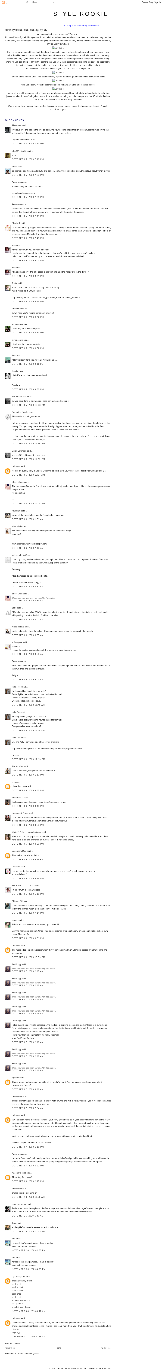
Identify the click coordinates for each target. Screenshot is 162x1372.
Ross (14, 355)
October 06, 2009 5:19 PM (28, 878)
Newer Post (10, 1348)
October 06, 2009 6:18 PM (28, 894)
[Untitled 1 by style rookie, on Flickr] (58, 48)
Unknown (16, 466)
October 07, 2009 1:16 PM (28, 1147)
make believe (18, 627)
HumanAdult (17, 797)
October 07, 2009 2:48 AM (28, 985)
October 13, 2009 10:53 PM (28, 1231)
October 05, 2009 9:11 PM (28, 364)
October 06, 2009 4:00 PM (28, 844)
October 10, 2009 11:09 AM (28, 1197)
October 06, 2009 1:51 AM (28, 519)
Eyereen (15, 1077)
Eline (14, 608)
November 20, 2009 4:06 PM (29, 1250)
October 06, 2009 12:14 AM (28, 475)
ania (14, 782)
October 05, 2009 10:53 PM (28, 405)
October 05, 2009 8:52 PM (28, 317)
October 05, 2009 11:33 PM (28, 459)
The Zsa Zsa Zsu (20, 396)
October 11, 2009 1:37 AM (28, 1216)
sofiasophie (17, 642)
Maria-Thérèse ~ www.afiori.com (26, 832)
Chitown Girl (17, 901)
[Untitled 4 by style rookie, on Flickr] (58, 89)
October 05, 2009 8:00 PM (28, 260)
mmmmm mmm (19, 1204)
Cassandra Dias (19, 851)
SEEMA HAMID (19, 151)
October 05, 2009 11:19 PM (28, 443)
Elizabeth (16, 223)
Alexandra (16, 125)
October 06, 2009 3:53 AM (28, 600)
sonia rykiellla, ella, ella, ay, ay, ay (26, 29)
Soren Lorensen (19, 451)
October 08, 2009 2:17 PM (28, 1181)
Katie (14, 245)
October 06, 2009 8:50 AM (28, 654)
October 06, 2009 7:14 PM (28, 913)
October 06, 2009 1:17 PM (28, 775)
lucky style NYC (19, 555)
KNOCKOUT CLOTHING (23, 885)
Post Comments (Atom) (28, 1353)
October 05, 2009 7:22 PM (28, 175)
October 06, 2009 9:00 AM (28, 679)
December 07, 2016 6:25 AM (29, 1336)
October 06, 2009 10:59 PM (28, 957)
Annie (14, 166)
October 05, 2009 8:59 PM (28, 333)
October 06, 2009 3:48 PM (28, 806)
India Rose (17, 687)
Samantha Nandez (20, 412)
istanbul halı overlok (21, 1300)
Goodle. (15, 371)
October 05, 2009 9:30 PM (28, 389)
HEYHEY (16, 511)
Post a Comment (12, 1343)
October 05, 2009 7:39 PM (28, 197)
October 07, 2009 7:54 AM (28, 1108)
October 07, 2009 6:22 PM (28, 1166)
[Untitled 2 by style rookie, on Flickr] (58, 72)
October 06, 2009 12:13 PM (28, 759)
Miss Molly (17, 526)
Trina (14, 1223)
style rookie (81, 14)
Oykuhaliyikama (19, 1276)
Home (58, 1348)
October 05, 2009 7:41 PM (28, 216)
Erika (14, 1238)
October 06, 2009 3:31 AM (28, 586)
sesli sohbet (17, 1287)
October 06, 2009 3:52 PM (28, 825)
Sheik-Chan (17, 482)
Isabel (14, 920)
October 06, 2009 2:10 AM (28, 548)
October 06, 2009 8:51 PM (28, 938)
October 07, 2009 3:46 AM (28, 1089)
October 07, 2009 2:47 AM (28, 971)
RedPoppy (16, 964)
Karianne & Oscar (20, 813)
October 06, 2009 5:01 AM (28, 619)
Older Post (106, 1348)
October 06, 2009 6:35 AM (28, 635)
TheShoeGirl (17, 766)
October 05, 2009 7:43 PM (28, 238)
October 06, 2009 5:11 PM (28, 859)
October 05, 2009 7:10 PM (28, 144)
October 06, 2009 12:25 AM (28, 503)
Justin (14, 283)
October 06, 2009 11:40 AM (28, 705)
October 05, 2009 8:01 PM (28, 276)
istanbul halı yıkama (21, 1307)
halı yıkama (17, 1303)
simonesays (17, 324)
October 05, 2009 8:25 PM (28, 301)
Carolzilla (16, 866)
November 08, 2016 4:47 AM (29, 1311)
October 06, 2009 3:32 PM (28, 790)
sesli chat (16, 1284)
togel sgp (16, 1332)
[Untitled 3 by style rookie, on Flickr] (58, 80)
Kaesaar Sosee (19, 1173)
